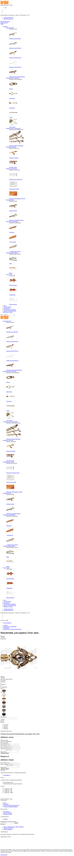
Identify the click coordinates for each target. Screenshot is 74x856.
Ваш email (3, 745)
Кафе (10, 263)
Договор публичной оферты (10, 806)
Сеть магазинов (7, 307)
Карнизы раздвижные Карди (16, 220)
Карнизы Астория (13, 157)
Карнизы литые (10, 27)
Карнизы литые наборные (12, 78)
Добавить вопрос (5, 753)
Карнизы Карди (10, 199)
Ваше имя (3, 744)
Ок (6, 854)
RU (6, 7)
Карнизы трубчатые (11, 147)
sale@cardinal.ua (7, 622)
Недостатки (3, 748)
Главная (5, 625)
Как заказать (6, 308)
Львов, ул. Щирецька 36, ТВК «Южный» (13, 826)
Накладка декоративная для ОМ (17, 198)
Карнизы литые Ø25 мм (15, 57)
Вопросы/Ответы (7, 814)
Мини (10, 273)
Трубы (10, 117)
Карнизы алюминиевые (12, 221)
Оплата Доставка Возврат (9, 310)
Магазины (6, 804)
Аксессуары (12, 127)
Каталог (5, 26)
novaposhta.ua (6, 775)
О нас (4, 305)
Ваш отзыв (3, 751)
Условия (5, 819)
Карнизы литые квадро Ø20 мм (17, 76)
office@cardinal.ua (7, 829)
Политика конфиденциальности (11, 805)
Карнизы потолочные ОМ (15, 179)
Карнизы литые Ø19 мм (15, 48)
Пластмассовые (13, 285)
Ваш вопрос (4, 767)
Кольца (11, 88)
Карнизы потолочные (11, 168)
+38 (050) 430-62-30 (8, 17)
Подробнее (3, 854)
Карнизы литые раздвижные (13, 128)
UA (4, 7)
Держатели (12, 108)
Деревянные (12, 294)
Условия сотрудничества (9, 309)
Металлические (13, 304)
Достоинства (4, 747)
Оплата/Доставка (7, 812)
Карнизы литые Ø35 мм (15, 67)
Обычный (11, 232)
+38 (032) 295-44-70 (8, 19)
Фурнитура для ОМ (14, 189)
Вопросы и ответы (8, 312)
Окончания (12, 98)
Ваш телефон (4, 764)
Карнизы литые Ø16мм (15, 38)
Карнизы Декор (13, 167)
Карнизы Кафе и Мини (12, 252)
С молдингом (12, 241)
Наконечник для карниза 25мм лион (12, 629)
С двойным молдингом (15, 251)
